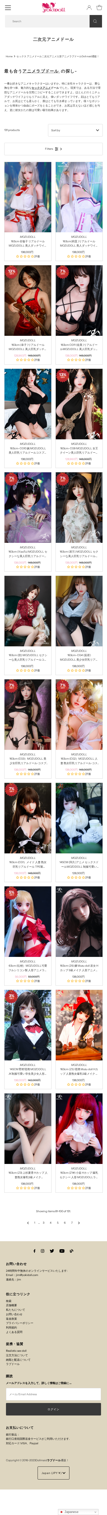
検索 (8, 1301)
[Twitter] (52, 1251)
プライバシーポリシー (19, 1323)
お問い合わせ (14, 1314)
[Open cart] (99, 7)
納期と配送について (18, 1359)
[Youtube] (61, 1251)
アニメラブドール (41, 71)
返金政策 (11, 1318)
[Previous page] (28, 1222)
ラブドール (13, 1364)
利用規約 (11, 1327)
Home (9, 56)
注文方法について (17, 1355)
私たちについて (15, 1309)
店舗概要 (11, 1305)
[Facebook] (35, 1251)
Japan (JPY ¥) (52, 1473)
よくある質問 (14, 1332)
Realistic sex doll (16, 1350)
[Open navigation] (8, 7)
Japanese (70, 1512)
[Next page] (79, 1222)
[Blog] (71, 1251)
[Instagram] (42, 1251)
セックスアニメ (41, 88)
